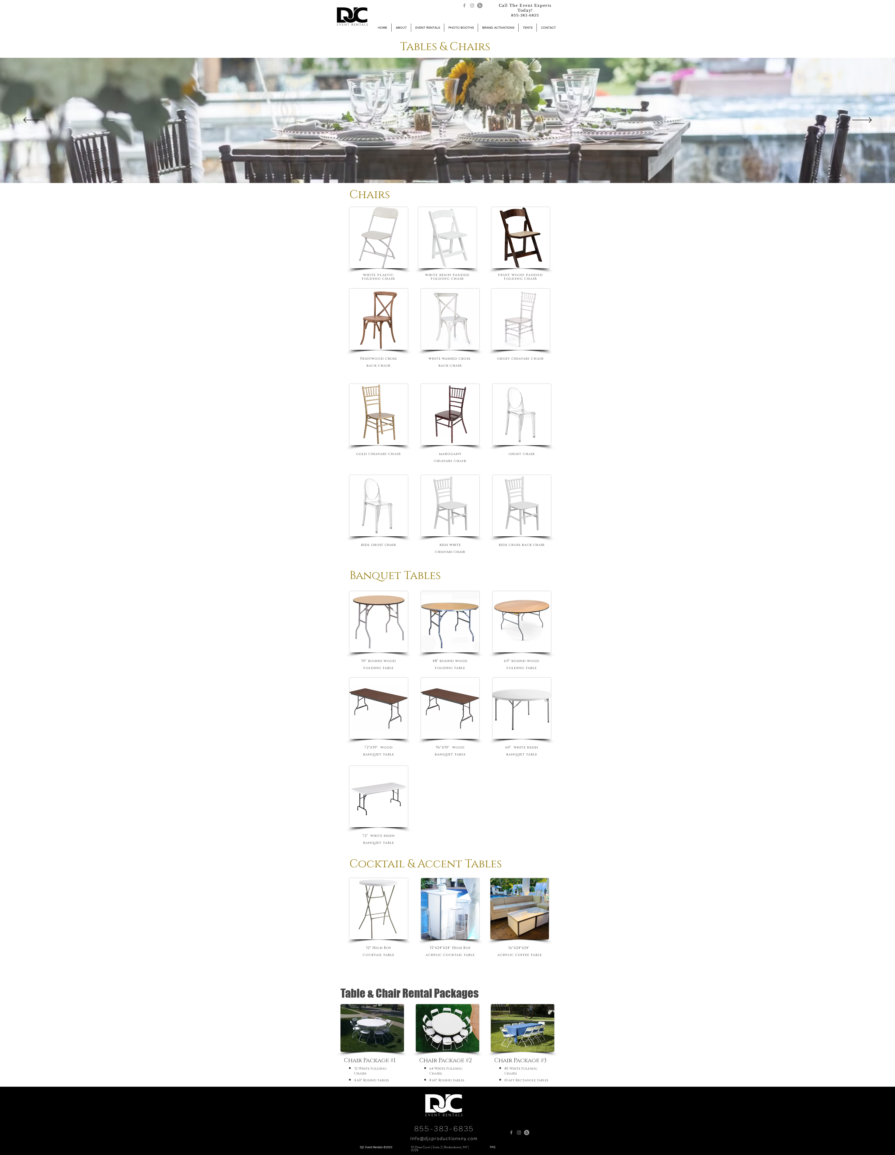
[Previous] (33, 120)
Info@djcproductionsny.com (444, 1138)
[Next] (862, 120)
